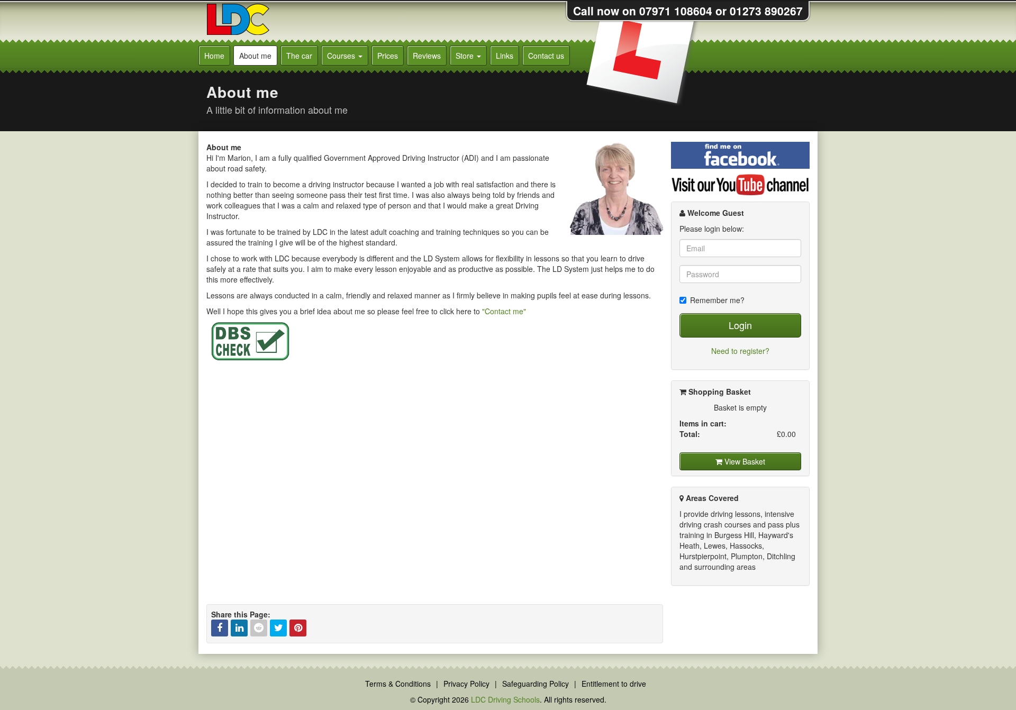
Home (214, 55)
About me (255, 55)
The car (299, 55)
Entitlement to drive (614, 683)
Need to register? (740, 350)
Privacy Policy (466, 683)
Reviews (427, 55)
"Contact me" (504, 311)
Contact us (546, 55)
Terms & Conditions (398, 683)
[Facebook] (219, 628)
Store (466, 55)
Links (504, 55)
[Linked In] (239, 628)
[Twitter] (278, 628)
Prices (387, 55)
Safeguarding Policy (535, 683)
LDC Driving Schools (505, 699)
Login (740, 325)
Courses (342, 55)
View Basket (743, 461)
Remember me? (717, 300)
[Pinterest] (297, 628)
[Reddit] (258, 628)
